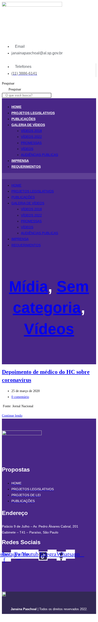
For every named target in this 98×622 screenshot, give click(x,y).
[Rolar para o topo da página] (3, 617)
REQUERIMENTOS (26, 166)
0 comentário (20, 397)
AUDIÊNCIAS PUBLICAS (39, 155)
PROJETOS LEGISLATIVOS (33, 113)
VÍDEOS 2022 (31, 137)
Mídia (28, 286)
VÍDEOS (27, 149)
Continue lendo (13, 415)
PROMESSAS (31, 143)
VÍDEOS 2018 (31, 131)
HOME (16, 107)
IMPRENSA (20, 161)
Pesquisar (8, 83)
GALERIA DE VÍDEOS (28, 125)
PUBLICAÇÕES (23, 119)
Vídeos (49, 328)
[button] (49, 176)
